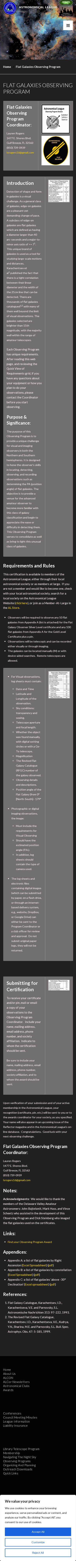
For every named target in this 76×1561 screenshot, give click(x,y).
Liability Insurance (15, 1425)
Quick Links (10, 1473)
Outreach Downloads (18, 1469)
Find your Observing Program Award (30, 1242)
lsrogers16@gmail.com (20, 152)
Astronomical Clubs (16, 1386)
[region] (38, 1528)
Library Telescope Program (21, 1449)
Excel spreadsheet (36, 1284)
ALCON (8, 1377)
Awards (8, 1390)
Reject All (38, 1552)
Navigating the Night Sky (19, 1457)
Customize (38, 1542)
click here (21, 603)
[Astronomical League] (10, 8)
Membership (11, 1453)
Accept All (38, 1531)
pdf (51, 1265)
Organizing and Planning (19, 1465)
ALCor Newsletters (16, 1382)
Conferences (12, 1413)
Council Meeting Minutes (20, 1417)
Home (7, 66)
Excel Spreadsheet (34, 1265)
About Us (9, 1373)
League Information (16, 1421)
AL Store (13, 607)
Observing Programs (17, 1461)
